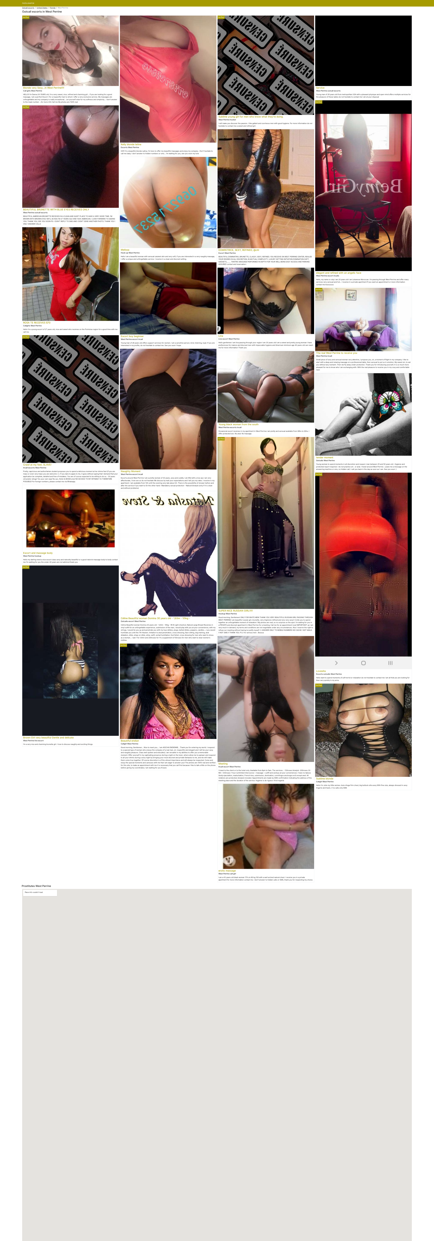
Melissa (125, 249)
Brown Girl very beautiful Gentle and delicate (48, 737)
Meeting (223, 763)
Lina (220, 335)
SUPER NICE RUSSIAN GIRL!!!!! (235, 610)
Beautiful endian (130, 740)
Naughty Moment (130, 471)
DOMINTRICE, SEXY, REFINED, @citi (238, 250)
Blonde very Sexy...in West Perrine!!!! (43, 87)
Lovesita (321, 671)
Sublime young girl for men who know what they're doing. (250, 116)
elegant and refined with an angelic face (338, 272)
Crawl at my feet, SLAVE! (37, 464)
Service (320, 87)
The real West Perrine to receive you (336, 353)
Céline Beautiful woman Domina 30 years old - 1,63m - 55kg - (155, 618)
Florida (52, 8)
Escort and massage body (38, 553)
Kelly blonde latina (131, 144)
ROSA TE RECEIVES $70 (36, 322)
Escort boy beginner (132, 336)
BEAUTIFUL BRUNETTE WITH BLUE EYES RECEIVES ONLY (56, 209)
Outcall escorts (28, 8)
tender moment (324, 457)
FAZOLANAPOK (28, 3)
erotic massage (227, 870)
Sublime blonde (324, 778)
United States (42, 8)
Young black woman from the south (238, 424)
